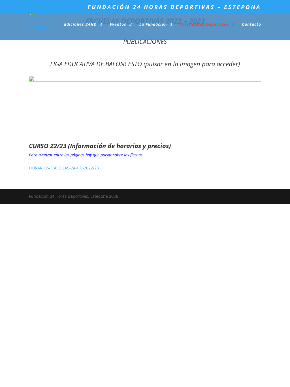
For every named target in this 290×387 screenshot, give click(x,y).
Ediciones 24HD (80, 24)
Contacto (251, 24)
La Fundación (153, 24)
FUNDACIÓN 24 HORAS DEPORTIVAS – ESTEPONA (174, 7)
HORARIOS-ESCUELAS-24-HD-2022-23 (64, 168)
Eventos (118, 24)
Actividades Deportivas (204, 24)
